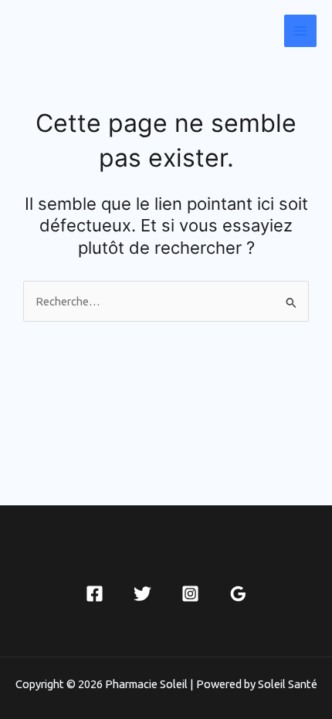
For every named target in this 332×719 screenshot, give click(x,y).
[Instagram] (190, 594)
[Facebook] (94, 594)
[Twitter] (142, 594)
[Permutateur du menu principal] (300, 31)
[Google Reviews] (238, 594)
